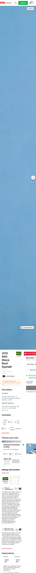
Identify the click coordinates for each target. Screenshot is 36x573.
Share (31, 8)
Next (33, 178)
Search (23, 3)
